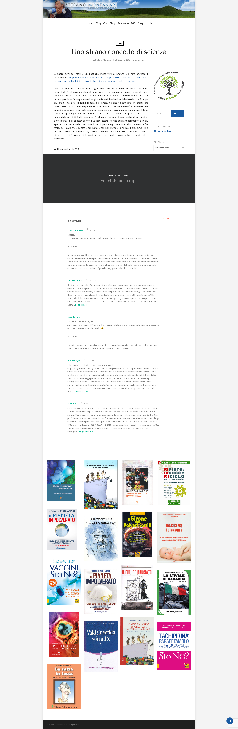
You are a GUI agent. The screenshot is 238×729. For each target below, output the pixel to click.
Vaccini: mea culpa (119, 178)
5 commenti (138, 60)
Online (162, 131)
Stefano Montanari (103, 60)
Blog (112, 23)
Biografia (101, 23)
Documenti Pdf (126, 23)
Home (90, 23)
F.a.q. (140, 23)
